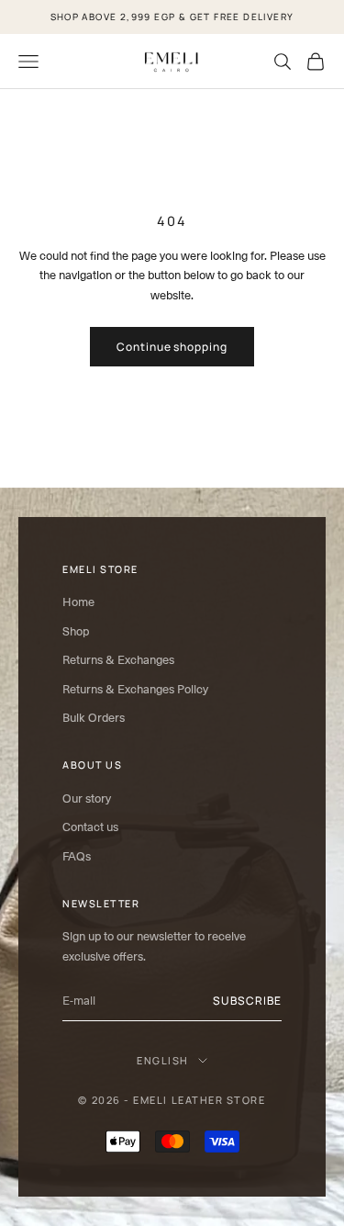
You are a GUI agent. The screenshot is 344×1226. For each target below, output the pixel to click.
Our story (86, 798)
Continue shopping (172, 346)
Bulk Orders (93, 717)
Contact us (90, 827)
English (163, 1060)
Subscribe (247, 1000)
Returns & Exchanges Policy (135, 689)
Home (78, 602)
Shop (75, 631)
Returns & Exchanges (118, 660)
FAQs (76, 856)
